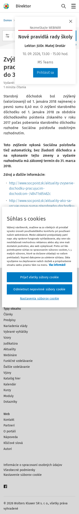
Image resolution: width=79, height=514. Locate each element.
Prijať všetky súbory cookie (39, 277)
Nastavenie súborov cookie (23, 475)
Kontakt (9, 420)
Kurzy (7, 390)
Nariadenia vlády (15, 326)
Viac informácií (57, 264)
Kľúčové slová (13, 443)
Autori (8, 449)
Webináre (10, 355)
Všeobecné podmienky (19, 470)
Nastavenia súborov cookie (39, 298)
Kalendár (10, 384)
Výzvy (7, 373)
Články (8, 314)
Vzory (7, 338)
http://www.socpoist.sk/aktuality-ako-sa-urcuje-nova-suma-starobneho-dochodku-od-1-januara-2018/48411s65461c (42, 206)
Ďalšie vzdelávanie (17, 367)
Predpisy (10, 320)
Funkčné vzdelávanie (18, 361)
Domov (8, 20)
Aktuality (10, 349)
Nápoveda (11, 437)
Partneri (9, 425)
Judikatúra (11, 343)
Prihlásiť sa (45, 72)
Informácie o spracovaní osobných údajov (33, 465)
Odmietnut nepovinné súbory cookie (39, 289)
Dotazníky (10, 402)
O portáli (10, 431)
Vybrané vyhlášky (16, 332)
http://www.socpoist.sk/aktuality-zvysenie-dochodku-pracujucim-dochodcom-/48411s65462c (42, 188)
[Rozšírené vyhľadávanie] (7, 36)
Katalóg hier (12, 378)
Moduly (9, 396)
